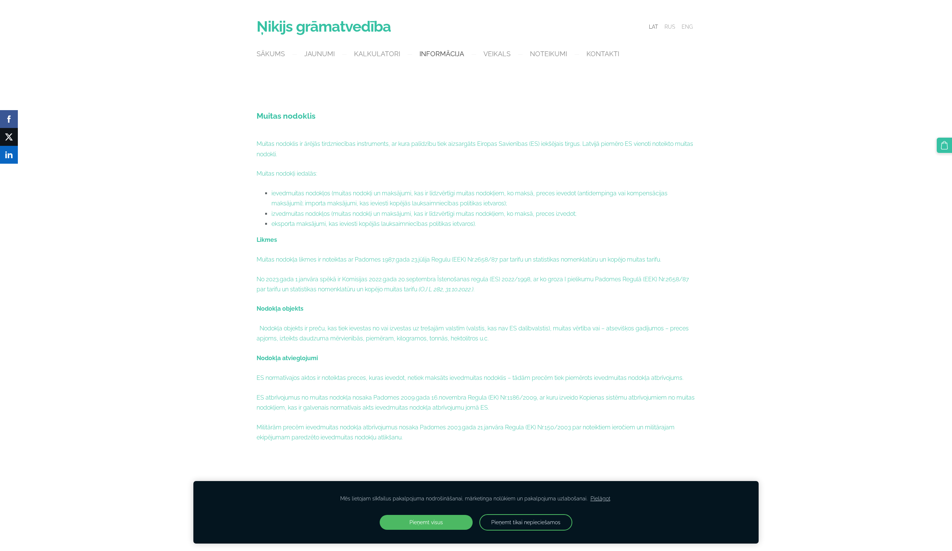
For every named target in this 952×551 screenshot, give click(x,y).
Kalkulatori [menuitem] (377, 54)
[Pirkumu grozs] (944, 145)
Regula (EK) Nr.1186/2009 (502, 397)
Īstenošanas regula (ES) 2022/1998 (483, 279)
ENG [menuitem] (687, 27)
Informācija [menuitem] (441, 54)
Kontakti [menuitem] (602, 54)
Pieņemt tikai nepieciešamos (525, 522)
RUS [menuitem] (670, 27)
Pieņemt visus (426, 522)
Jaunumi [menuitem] (319, 54)
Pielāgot (600, 498)
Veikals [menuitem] (497, 54)
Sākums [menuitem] (271, 54)
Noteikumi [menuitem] (548, 54)
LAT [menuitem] (653, 27)
